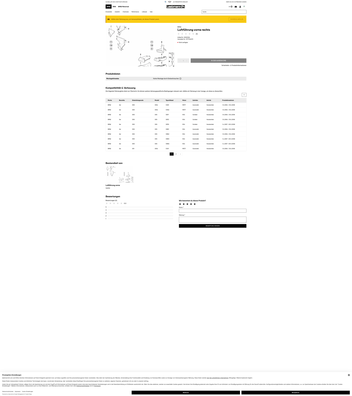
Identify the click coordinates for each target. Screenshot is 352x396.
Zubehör (117, 12)
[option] (180, 154)
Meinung (182, 215)
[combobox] (224, 12)
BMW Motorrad (123, 7)
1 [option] (171, 154)
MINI (114, 7)
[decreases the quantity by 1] (181, 61)
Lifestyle (144, 12)
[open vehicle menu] (236, 6)
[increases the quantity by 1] (186, 61)
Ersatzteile (109, 12)
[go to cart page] (244, 6)
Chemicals (126, 12)
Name (181, 207)
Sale (151, 12)
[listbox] (176, 154)
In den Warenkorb (218, 61)
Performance (135, 12)
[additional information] (180, 78)
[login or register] (240, 6)
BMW (108, 7)
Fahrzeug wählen (236, 19)
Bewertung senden (213, 226)
